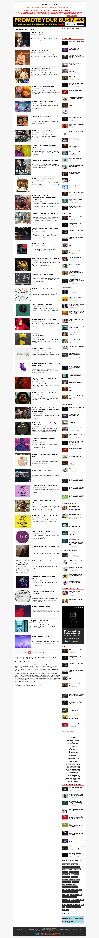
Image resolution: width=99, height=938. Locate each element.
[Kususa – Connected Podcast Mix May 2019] (65, 812)
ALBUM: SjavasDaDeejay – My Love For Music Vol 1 (76, 166)
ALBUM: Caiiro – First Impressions (43, 244)
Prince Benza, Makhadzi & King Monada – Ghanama (76, 326)
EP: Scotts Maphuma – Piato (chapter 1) (75, 70)
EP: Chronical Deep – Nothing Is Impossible (43, 592)
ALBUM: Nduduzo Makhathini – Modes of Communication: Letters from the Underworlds (46, 197)
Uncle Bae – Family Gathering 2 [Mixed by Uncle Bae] (76, 847)
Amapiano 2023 (74, 874)
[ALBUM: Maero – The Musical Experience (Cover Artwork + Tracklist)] (65, 398)
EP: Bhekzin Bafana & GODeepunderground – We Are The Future (76, 272)
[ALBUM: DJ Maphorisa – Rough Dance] (65, 120)
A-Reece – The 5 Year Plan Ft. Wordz (76, 340)
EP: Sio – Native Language (41, 531)
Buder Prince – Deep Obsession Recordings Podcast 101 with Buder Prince (76, 833)
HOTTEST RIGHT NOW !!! (68, 38)
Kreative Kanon (60, 930)
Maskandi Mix (76, 902)
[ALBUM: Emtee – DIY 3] (65, 140)
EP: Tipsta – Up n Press (74, 264)
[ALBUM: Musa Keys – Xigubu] (65, 93)
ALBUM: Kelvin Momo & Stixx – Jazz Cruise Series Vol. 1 (76, 145)
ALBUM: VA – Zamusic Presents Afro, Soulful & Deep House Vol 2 (76, 488)
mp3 (82, 904)
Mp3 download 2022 (73, 751)
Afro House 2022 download (73, 776)
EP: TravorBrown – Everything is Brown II (76, 217)
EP (70, 889)
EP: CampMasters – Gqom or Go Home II (45, 258)
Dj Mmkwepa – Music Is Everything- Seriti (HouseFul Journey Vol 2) (75, 593)
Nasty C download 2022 (73, 746)
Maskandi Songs (75, 904)
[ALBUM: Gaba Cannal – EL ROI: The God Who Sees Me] (65, 86)
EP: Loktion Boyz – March (40, 636)
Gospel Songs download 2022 (73, 769)
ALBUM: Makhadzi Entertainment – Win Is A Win (76, 111)
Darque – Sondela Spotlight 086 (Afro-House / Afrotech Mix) (76, 695)
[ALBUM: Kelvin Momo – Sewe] (65, 161)
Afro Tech (65, 872)
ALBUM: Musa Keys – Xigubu (75, 90)
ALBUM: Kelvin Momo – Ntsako (76, 131)
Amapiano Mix (74, 877)
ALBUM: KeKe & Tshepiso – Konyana (44, 179)
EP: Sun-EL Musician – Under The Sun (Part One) (75, 77)
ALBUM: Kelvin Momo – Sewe (75, 158)
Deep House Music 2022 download (73, 779)
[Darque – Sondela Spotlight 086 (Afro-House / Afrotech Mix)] (65, 697)
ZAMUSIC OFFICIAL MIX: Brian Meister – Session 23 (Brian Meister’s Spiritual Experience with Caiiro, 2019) (76, 516)
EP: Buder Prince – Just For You (42, 561)
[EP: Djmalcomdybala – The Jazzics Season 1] (65, 226)
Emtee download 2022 (73, 757)
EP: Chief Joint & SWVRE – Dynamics (75, 251)
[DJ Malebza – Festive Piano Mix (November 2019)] (65, 556)
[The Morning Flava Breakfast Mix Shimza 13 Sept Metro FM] (65, 797)
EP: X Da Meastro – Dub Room (42, 305)
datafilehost (75, 882)
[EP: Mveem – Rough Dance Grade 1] (65, 246)
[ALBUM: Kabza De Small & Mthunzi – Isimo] (65, 209)
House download (73, 773)
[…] (45, 40)
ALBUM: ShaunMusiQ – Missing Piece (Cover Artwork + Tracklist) (76, 389)
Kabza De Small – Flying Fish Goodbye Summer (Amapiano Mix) (76, 702)
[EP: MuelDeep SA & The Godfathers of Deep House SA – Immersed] (65, 282)
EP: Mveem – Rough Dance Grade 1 (75, 244)
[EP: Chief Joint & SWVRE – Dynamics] (65, 253)
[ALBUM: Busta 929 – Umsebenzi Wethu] (65, 195)
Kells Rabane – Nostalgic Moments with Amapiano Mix (76, 854)
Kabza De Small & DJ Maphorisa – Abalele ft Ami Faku (76, 305)
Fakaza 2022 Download (73, 763)
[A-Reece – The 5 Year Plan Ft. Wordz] (65, 342)
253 (33, 652)
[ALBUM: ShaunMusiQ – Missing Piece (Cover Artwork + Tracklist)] (65, 390)
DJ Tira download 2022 (73, 758)
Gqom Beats (65, 894)
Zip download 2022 (73, 752)
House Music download (73, 775)
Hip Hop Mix (65, 897)
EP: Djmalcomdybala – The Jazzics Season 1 (75, 224)
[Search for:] (73, 34)
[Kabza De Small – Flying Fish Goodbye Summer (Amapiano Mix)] (65, 703)
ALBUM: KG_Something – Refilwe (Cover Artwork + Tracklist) (76, 381)
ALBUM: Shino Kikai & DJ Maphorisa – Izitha (74, 173)
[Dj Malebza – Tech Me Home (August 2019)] (65, 570)
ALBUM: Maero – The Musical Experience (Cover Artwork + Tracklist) (76, 397)
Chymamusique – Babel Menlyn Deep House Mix (76, 724)
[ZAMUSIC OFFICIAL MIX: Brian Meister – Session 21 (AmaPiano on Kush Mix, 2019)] (65, 534)
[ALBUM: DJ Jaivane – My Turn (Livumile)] (65, 202)
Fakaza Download (73, 761)
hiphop (79, 894)
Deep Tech (75, 887)
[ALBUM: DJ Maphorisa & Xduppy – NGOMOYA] (65, 127)
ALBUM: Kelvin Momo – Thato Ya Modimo (76, 104)
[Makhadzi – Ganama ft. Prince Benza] (65, 322)
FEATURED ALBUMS (67, 404)
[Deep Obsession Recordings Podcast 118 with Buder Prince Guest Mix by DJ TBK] (65, 818)
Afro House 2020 (75, 867)
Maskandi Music (66, 904)
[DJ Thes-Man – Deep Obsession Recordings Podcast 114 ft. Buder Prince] (65, 826)
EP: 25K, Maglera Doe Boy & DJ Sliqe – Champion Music (44, 335)
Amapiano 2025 (66, 877)
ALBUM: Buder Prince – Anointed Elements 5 (43, 439)
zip (79, 907)
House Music (74, 899)
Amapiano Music (66, 879)
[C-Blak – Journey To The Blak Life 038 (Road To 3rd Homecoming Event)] (65, 718)
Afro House (74, 864)
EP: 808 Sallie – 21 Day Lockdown (43, 274)
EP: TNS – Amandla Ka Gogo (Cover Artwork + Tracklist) (75, 374)
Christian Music (75, 879)
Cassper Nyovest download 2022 (73, 748)
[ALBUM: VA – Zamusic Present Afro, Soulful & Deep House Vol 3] (65, 481)
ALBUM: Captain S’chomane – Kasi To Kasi (44, 501)
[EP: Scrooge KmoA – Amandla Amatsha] (65, 239)
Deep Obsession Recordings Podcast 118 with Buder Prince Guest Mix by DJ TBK (76, 817)
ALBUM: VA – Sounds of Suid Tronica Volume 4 (44, 455)
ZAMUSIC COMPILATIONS (69, 476)
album (70, 872)
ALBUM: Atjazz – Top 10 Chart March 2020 (46, 319)
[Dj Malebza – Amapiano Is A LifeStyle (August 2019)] (65, 583)
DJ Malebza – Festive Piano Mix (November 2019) (76, 554)
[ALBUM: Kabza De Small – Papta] (65, 44)
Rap (64, 907)
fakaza (74, 889)
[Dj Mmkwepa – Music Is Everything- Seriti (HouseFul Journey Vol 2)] (65, 594)
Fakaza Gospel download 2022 (73, 770)
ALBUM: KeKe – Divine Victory (42, 131)
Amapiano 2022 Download (73, 740)
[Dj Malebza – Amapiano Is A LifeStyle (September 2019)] (65, 577)
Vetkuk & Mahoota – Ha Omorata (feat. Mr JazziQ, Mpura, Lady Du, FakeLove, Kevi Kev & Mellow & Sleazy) (76, 355)
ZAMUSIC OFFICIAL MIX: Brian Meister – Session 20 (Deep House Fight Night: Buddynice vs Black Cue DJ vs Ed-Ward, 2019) (76, 542)
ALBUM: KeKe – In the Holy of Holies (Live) (44, 146)
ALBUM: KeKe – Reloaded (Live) (41, 33)
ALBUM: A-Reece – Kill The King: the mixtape (76, 152)
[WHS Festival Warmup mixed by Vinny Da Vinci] (65, 790)
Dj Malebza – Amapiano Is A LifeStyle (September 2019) (75, 575)
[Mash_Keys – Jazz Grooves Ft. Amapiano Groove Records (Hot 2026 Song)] (65, 58)
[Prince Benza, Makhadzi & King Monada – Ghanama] (65, 328)
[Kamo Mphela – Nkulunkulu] (65, 335)
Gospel (79, 889)
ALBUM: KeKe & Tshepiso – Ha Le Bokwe (45, 116)
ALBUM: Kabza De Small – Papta (76, 41)
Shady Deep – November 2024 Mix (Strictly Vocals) (76, 709)
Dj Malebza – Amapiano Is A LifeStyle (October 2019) (75, 561)
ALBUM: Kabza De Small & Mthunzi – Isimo (75, 207)
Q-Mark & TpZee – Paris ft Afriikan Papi (75, 298)
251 (25, 652)
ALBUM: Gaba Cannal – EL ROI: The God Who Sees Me (76, 84)
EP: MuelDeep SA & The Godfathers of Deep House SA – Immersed (76, 280)
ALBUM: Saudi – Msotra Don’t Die (76, 179)
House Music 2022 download (73, 778)
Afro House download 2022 (73, 767)
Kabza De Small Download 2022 (73, 739)
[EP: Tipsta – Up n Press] (65, 267)
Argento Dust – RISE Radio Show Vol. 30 (76, 840)
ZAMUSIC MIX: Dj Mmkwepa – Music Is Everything (75, 600)
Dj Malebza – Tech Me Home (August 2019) (75, 568)
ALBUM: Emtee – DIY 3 (74, 138)
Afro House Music (76, 869)
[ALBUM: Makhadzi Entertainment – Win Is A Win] (65, 113)
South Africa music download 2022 (73, 754)
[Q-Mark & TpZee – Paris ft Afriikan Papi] (65, 300)
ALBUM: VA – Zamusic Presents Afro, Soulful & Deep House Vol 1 (76, 496)
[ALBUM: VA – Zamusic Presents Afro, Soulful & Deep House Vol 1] (65, 497)
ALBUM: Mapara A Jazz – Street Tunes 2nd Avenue (45, 229)
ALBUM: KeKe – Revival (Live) (41, 69)
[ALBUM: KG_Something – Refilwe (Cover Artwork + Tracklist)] (65, 383)
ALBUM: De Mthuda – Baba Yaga (76, 185)
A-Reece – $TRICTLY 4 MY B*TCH (76, 346)
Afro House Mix (66, 869)
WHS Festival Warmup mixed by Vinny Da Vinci (76, 788)
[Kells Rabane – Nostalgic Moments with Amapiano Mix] (65, 856)
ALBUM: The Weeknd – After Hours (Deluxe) (44, 379)
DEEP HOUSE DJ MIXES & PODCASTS (71, 784)
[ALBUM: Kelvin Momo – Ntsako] (65, 134)
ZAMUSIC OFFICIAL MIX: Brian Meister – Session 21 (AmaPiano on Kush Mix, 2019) (76, 533)
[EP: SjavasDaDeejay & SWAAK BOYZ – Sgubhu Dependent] (65, 100)
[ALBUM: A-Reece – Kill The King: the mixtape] (65, 154)
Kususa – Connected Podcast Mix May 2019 (76, 810)
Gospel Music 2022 (73, 772)
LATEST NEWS (66, 363)
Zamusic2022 (73, 737)
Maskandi (81, 899)
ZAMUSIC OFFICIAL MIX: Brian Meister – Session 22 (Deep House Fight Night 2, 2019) (75, 525)
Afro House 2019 (66, 867)
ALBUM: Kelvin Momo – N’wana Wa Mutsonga (76, 63)
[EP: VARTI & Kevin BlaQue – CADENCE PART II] (65, 260)
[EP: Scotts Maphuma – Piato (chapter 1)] (65, 72)
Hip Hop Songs (66, 899)
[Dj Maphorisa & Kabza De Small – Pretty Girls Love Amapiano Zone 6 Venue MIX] (65, 314)
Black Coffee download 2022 (73, 760)
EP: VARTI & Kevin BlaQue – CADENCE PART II (75, 258)
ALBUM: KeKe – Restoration (40, 51)
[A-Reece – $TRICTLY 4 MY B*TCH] (65, 349)
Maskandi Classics (67, 902)
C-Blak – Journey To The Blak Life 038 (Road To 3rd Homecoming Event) (76, 717)
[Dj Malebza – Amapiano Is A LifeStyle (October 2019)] (65, 563)
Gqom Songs (73, 894)
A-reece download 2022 (73, 745)
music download (73, 755)
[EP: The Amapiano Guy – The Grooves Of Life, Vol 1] (65, 51)
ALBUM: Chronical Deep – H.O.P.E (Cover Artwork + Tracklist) (75, 367)
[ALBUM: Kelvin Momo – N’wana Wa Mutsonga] (65, 65)
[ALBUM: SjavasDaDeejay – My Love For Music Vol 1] (65, 168)
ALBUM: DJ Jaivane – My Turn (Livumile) (75, 200)
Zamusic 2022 (73, 736)
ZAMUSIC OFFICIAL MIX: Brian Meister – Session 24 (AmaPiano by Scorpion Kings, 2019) (76, 508)
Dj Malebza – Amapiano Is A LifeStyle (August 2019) (75, 582)
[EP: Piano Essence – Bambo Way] (65, 233)
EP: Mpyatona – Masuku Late (39, 621)
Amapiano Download (73, 743)
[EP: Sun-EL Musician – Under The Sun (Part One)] (65, 79)
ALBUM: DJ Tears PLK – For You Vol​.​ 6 (44, 485)
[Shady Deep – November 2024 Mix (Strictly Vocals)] (65, 711)
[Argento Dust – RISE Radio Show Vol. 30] (65, 842)
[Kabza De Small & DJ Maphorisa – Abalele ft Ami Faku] (65, 307)
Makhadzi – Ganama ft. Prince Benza (76, 320)
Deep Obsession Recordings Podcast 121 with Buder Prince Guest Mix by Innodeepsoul (76, 802)
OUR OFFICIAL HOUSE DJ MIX (69, 503)
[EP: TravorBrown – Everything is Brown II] (65, 219)
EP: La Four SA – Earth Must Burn (43, 289)
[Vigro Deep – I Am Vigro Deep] (65, 293)
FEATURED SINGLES (67, 287)
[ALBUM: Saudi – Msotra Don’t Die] (65, 181)
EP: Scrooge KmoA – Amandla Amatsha (76, 238)
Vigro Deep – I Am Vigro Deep (76, 290)
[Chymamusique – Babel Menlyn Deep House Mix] (65, 726)
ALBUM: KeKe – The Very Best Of (43, 87)
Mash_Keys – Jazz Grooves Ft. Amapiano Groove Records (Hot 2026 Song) (76, 56)
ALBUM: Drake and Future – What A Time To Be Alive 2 (46, 364)
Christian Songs (66, 882)
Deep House (65, 884)
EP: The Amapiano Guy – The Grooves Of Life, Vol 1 (75, 49)
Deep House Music (67, 887)
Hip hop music (73, 897)
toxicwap (75, 907)
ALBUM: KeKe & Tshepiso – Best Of (43, 101)
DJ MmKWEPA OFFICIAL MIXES (70, 588)
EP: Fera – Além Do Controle (41, 470)
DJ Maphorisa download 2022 (73, 764)
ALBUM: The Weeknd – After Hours (44, 393)
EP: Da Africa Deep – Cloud (41, 606)
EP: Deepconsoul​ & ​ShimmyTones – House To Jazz (46, 547)
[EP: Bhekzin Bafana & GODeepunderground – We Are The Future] (65, 274)
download (65, 889)
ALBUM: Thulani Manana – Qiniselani (45, 213)
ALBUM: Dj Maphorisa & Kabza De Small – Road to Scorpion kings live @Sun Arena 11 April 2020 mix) (46, 409)
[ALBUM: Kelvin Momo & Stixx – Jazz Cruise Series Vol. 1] (65, 147)
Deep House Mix (73, 884)
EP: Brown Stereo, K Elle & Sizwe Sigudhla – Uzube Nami (46, 424)
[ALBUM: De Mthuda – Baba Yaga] (65, 188)
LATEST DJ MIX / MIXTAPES (69, 691)
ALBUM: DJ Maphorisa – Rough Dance (76, 118)
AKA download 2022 (73, 749)
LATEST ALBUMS (66, 213)
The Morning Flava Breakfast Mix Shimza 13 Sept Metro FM (76, 795)
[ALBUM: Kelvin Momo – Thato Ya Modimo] (65, 106)
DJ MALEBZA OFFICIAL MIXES (69, 550)
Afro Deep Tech (66, 864)
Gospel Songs (74, 892)
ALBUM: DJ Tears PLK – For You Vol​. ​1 (44, 516)
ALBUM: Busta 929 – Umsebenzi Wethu (76, 193)
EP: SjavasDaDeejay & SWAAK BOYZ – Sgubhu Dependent (76, 98)
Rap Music (68, 907)
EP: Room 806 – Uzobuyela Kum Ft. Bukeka (43, 577)
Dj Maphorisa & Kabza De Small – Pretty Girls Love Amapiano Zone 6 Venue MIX (76, 312)
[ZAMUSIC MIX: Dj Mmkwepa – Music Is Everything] (65, 602)
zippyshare (65, 909)
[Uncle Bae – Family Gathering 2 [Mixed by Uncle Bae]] (65, 849)
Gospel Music (66, 892)
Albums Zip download (73, 781)
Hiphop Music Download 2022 (73, 766)
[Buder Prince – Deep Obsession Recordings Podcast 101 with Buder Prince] (65, 834)
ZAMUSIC (42, 34)
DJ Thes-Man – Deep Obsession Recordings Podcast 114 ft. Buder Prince (76, 825)
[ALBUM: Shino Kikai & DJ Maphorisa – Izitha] (65, 175)
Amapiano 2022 (66, 874)
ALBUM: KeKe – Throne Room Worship (45, 160)
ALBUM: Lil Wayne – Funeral (41, 349)
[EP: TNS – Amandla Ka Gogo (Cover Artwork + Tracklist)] (65, 376)
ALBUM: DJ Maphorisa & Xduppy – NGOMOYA (76, 125)
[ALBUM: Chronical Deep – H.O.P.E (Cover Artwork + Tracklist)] (65, 368)
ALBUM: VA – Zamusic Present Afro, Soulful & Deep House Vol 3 (76, 480)
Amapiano (76, 872)
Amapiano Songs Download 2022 (73, 742)
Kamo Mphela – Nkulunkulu (75, 333)
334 (40, 652)
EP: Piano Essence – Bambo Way (76, 230)
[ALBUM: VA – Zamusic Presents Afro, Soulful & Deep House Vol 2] (65, 489)
